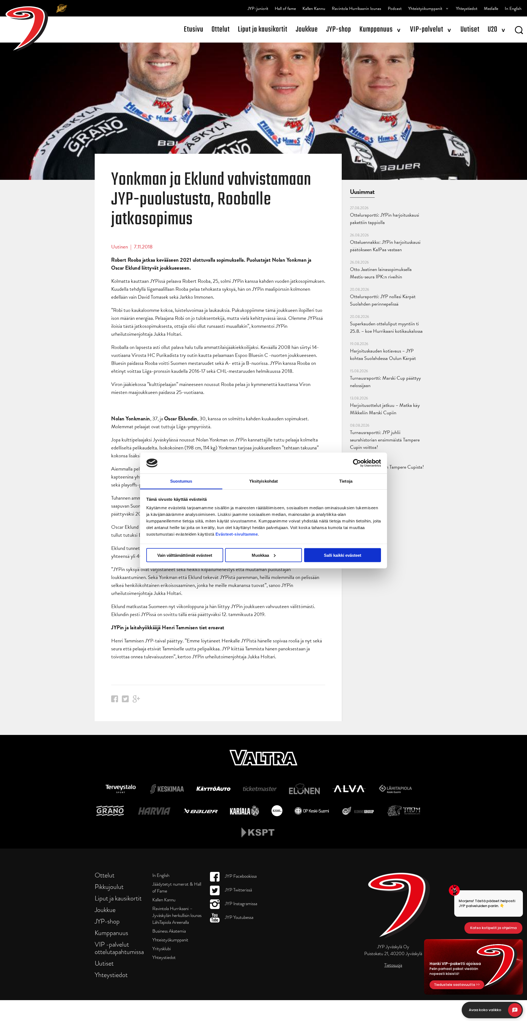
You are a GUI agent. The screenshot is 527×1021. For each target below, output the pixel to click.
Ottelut (221, 29)
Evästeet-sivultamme (236, 534)
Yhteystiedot (466, 8)
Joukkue (307, 29)
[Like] (114, 700)
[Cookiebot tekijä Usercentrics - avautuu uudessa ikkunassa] (357, 463)
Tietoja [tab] (345, 481)
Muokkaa (260, 555)
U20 (492, 29)
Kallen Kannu (313, 8)
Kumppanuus (376, 29)
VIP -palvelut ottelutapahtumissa (119, 947)
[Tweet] (125, 700)
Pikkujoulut (109, 886)
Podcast (395, 8)
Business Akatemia (169, 931)
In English (513, 8)
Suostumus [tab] (181, 481)
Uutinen (119, 247)
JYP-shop (338, 29)
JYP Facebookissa (240, 876)
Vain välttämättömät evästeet (184, 555)
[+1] (136, 701)
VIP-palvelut (426, 29)
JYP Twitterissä (238, 889)
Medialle (491, 8)
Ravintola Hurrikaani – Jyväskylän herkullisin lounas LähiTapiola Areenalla (176, 915)
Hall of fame (285, 8)
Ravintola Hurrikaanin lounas (356, 8)
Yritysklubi (161, 948)
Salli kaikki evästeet (342, 555)
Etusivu (193, 29)
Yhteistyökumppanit (425, 8)
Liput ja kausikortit (262, 29)
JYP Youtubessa (238, 917)
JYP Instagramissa (240, 903)
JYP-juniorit (258, 8)
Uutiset (470, 29)
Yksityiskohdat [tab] (263, 481)
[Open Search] (519, 31)
